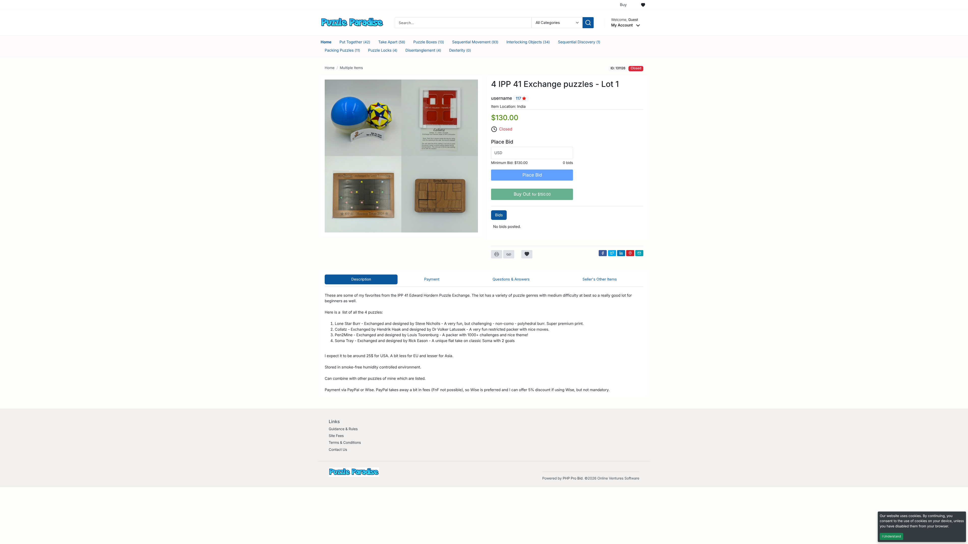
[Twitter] (612, 253)
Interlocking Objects (528, 42)
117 (519, 98)
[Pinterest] (630, 253)
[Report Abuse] (508, 254)
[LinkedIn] (621, 253)
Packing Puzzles (342, 50)
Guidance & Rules (343, 429)
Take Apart (391, 42)
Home (326, 42)
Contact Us (338, 450)
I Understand (891, 536)
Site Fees (336, 436)
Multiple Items (351, 68)
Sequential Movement (475, 42)
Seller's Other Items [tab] (600, 279)
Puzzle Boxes (428, 42)
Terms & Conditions (345, 442)
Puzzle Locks (382, 50)
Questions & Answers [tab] (511, 279)
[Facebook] (603, 253)
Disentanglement (423, 50)
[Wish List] (643, 5)
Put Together (355, 42)
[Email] (639, 253)
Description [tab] (361, 279)
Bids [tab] (499, 215)
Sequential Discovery (579, 42)
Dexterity (460, 50)
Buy (623, 4)
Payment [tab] (431, 279)
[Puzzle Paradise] (352, 22)
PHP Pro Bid (573, 478)
